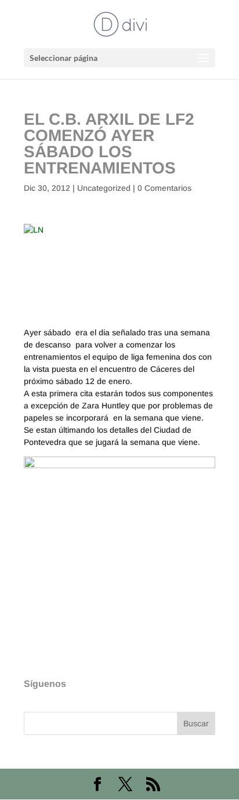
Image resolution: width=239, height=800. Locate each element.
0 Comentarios (164, 188)
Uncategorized (104, 188)
